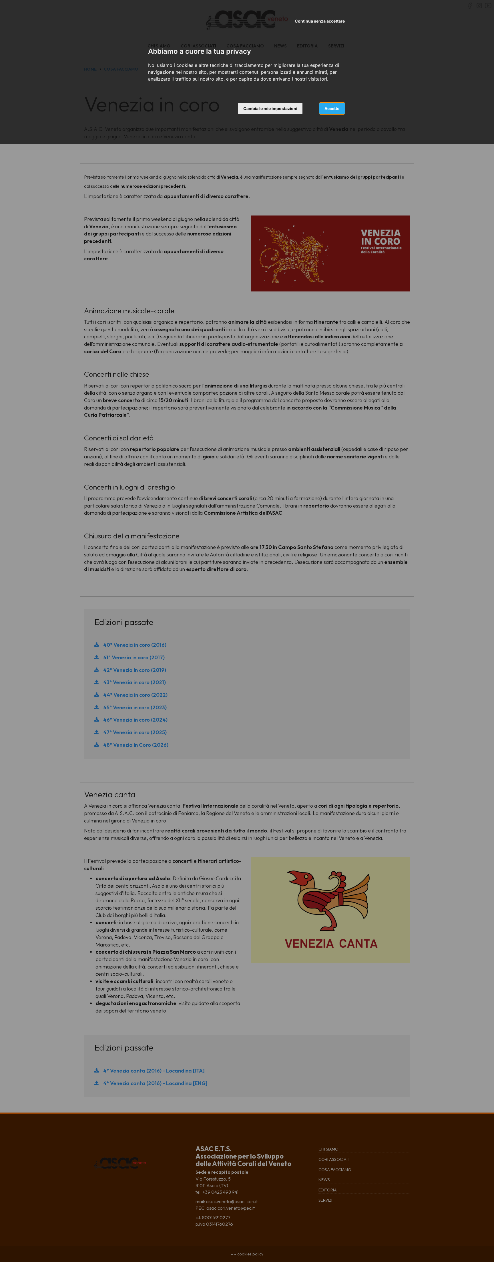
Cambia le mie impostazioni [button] (270, 108)
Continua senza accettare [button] (320, 21)
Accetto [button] (332, 108)
